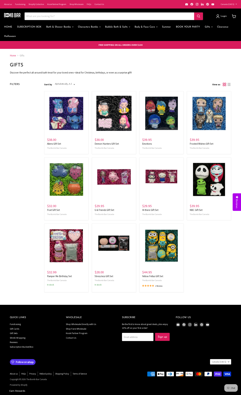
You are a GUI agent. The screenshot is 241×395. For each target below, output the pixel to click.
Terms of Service (80, 373)
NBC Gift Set (196, 210)
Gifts (208, 27)
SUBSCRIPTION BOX (29, 27)
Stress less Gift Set (104, 276)
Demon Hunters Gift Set (107, 143)
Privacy (32, 373)
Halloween (10, 36)
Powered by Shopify (18, 385)
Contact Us (99, 4)
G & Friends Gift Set (104, 210)
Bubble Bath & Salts (116, 27)
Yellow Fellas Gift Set (152, 276)
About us (8, 4)
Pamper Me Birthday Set (59, 276)
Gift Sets (14, 333)
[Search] (198, 16)
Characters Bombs (88, 27)
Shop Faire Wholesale (76, 328)
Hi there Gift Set (150, 210)
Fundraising (20, 4)
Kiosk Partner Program (56, 4)
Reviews (14, 342)
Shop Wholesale (76, 4)
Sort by (48, 84)
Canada (227, 4)
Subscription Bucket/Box (21, 346)
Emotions (147, 143)
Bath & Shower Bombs (59, 27)
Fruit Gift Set (53, 210)
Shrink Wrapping (17, 337)
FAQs (89, 4)
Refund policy (46, 373)
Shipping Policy (62, 373)
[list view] (229, 84)
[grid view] (224, 84)
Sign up (162, 336)
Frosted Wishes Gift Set (201, 143)
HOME (8, 27)
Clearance (222, 27)
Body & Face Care (145, 27)
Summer (166, 27)
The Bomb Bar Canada (57, 148)
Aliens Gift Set (54, 143)
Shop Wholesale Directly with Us (81, 324)
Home (13, 55)
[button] (222, 16)
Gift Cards (14, 328)
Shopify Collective (36, 4)
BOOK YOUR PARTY (188, 27)
